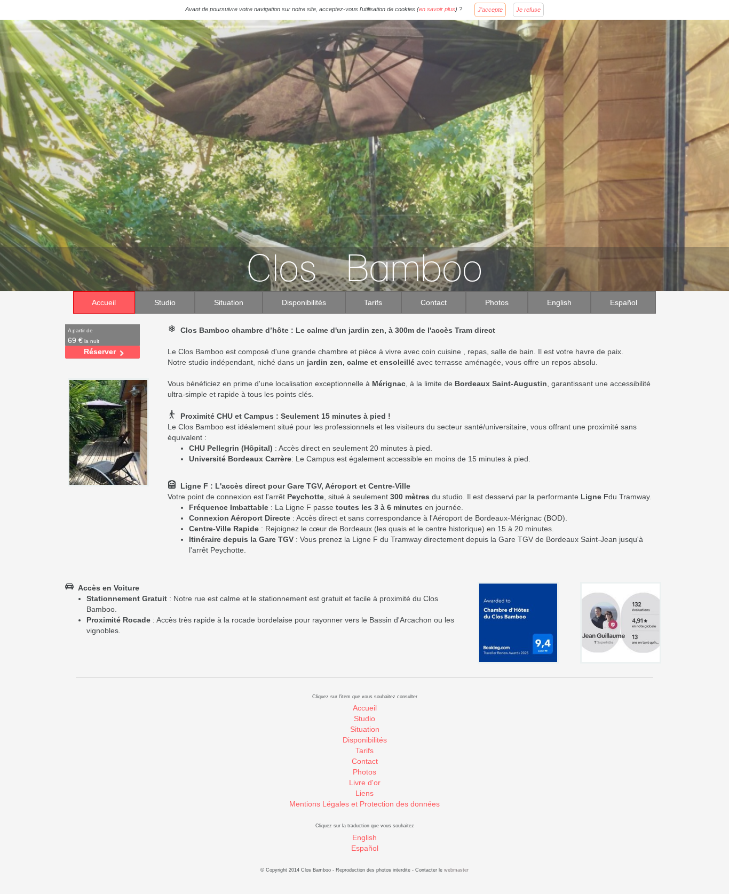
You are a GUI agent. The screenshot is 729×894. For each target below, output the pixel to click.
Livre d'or (365, 782)
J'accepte (490, 9)
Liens (364, 793)
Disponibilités (304, 302)
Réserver (100, 351)
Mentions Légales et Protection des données (364, 804)
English (559, 302)
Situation (228, 302)
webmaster (456, 870)
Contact (434, 302)
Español (623, 302)
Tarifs (373, 302)
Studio (165, 302)
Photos (497, 302)
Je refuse (528, 9)
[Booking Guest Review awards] (518, 622)
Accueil (104, 302)
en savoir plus (437, 9)
